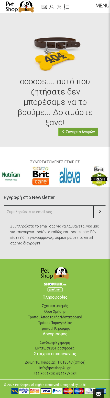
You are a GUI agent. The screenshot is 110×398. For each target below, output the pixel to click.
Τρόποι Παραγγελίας (55, 323)
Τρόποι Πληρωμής (55, 328)
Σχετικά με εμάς (55, 306)
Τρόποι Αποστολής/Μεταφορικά (55, 317)
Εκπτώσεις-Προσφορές (55, 348)
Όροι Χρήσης (55, 311)
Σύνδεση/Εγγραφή (55, 342)
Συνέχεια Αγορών (80, 132)
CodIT (83, 385)
